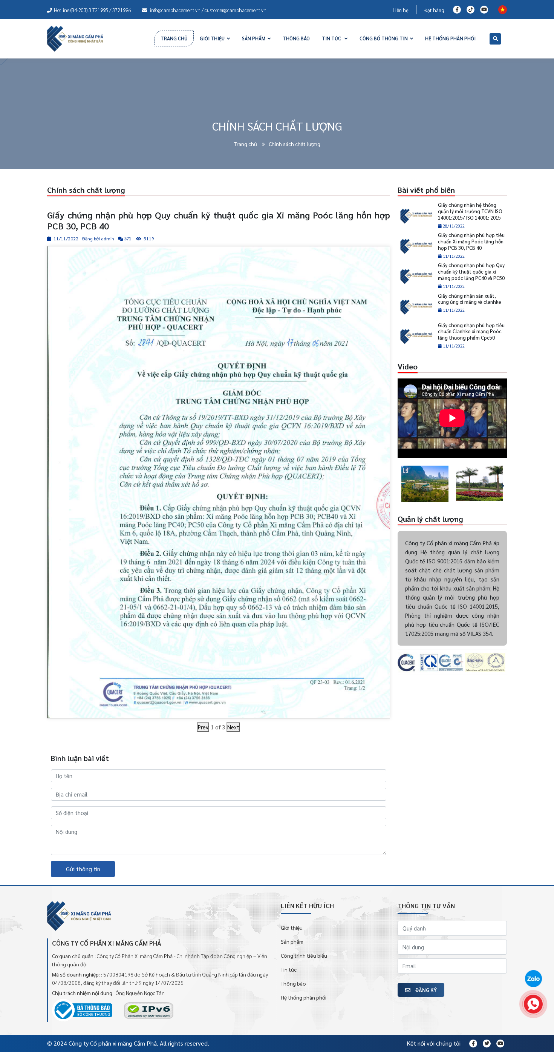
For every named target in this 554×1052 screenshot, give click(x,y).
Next (233, 727)
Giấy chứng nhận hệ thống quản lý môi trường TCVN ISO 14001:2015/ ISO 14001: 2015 (470, 211)
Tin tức (289, 969)
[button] (399, 484)
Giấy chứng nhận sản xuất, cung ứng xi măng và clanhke (469, 298)
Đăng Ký (425, 989)
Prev (203, 727)
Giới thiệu (292, 927)
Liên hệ (401, 10)
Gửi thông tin (83, 869)
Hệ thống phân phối (303, 997)
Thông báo (293, 983)
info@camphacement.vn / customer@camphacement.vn (207, 10)
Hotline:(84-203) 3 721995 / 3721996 (92, 10)
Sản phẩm (292, 941)
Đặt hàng (434, 10)
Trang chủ (246, 143)
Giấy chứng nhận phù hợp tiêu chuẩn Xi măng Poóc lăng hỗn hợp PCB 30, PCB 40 (471, 241)
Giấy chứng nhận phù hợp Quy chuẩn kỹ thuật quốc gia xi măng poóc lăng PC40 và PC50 (471, 271)
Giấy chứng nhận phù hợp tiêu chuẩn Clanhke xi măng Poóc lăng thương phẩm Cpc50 (471, 331)
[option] (425, 484)
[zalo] (533, 979)
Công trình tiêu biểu (304, 955)
